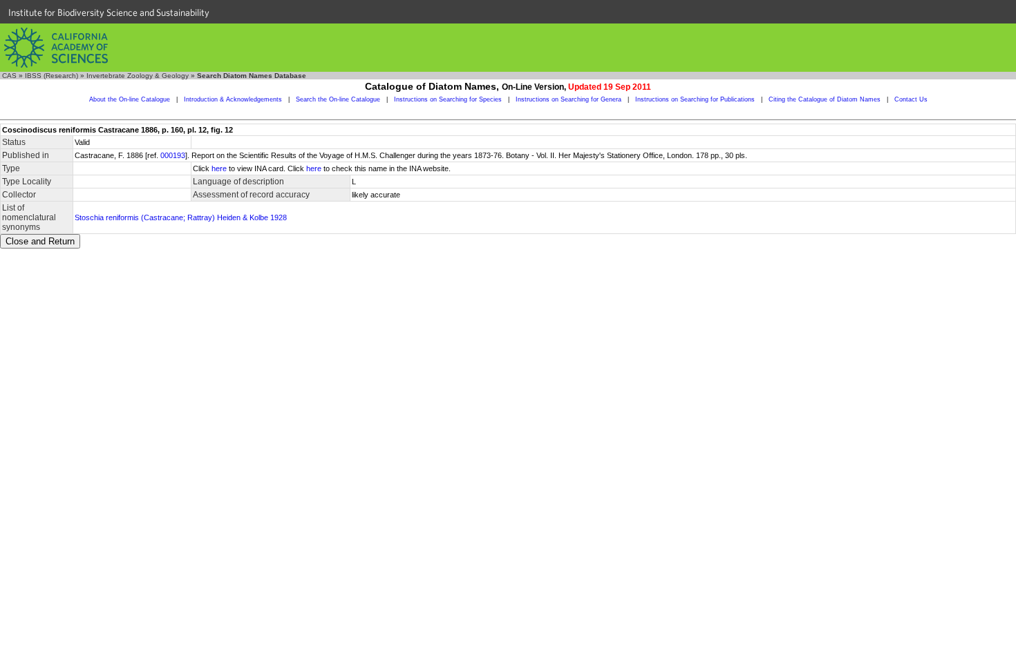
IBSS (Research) (51, 75)
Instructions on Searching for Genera (568, 99)
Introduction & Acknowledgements (233, 99)
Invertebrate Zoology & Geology (137, 75)
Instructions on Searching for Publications (695, 99)
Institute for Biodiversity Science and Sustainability (108, 12)
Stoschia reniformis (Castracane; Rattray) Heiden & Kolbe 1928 (181, 217)
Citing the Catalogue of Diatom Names (825, 99)
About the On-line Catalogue (129, 99)
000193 (172, 155)
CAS (9, 75)
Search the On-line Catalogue (338, 99)
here (219, 168)
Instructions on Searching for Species (448, 99)
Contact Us (911, 99)
